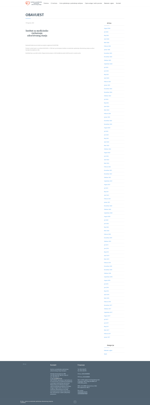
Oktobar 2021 (107, 177)
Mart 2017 (106, 330)
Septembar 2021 (108, 181)
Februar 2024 (107, 113)
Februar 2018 (107, 301)
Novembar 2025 (108, 56)
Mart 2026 (106, 42)
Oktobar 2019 (107, 241)
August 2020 (107, 216)
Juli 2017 (106, 319)
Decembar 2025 (108, 53)
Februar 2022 (107, 166)
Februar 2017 (107, 333)
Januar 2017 (107, 337)
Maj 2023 (106, 138)
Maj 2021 (106, 191)
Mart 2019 (106, 259)
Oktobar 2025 (107, 60)
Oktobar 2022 (107, 149)
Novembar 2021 (108, 174)
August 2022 (107, 152)
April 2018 (106, 294)
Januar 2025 (107, 85)
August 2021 (107, 184)
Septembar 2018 (108, 276)
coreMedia (23, 402)
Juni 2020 (106, 223)
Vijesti (105, 354)
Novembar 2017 (108, 305)
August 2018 (107, 280)
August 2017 (107, 316)
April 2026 (106, 39)
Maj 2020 (106, 227)
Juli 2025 (106, 67)
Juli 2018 (106, 284)
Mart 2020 (106, 230)
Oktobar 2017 (107, 308)
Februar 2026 (107, 46)
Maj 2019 (106, 252)
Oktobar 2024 (107, 95)
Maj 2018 (106, 291)
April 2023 (106, 142)
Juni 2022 (106, 156)
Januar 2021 (107, 202)
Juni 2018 (106, 287)
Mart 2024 (106, 110)
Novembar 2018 (108, 269)
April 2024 (106, 106)
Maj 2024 (106, 103)
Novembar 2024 (108, 92)
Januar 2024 (107, 117)
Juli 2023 (106, 131)
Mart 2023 (106, 145)
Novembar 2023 (108, 124)
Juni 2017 (106, 323)
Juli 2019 (106, 245)
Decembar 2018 (108, 266)
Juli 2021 (106, 188)
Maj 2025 (106, 74)
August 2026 (107, 28)
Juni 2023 (106, 134)
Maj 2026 (106, 35)
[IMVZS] (34, 3)
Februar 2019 (107, 262)
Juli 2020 (106, 220)
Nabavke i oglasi (108, 350)
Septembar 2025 (108, 63)
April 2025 (106, 78)
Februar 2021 (107, 198)
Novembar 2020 (108, 205)
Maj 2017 (106, 326)
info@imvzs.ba (58, 378)
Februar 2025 (107, 81)
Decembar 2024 (108, 88)
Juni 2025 (106, 71)
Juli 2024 (106, 99)
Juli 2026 (106, 32)
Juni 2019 (106, 248)
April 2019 (106, 255)
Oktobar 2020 (107, 209)
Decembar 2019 (108, 237)
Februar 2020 (107, 234)
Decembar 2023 (108, 120)
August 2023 (107, 127)
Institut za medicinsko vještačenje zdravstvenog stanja (38, 401)
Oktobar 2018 (107, 273)
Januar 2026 (107, 49)
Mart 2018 (106, 298)
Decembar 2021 (108, 170)
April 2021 (106, 195)
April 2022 (106, 159)
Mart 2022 (106, 163)
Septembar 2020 (108, 213)
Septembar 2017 (108, 312)
